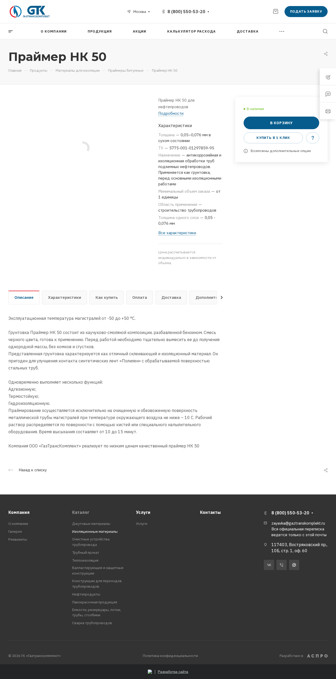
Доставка (171, 297)
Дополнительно (211, 297)
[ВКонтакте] (269, 565)
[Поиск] (325, 31)
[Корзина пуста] (275, 11)
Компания (19, 512)
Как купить (107, 297)
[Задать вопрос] (312, 137)
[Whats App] (294, 565)
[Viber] (281, 565)
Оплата (139, 297)
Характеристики (64, 297)
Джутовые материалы (91, 523)
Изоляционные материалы (95, 531)
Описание (24, 297)
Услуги (143, 512)
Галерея (15, 531)
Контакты (210, 512)
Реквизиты (17, 539)
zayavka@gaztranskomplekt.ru (298, 523)
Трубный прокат (85, 552)
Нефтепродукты (86, 594)
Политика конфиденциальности (170, 655)
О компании (18, 523)
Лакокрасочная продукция (94, 602)
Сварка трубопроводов (92, 622)
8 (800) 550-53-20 (186, 11)
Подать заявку (306, 11)
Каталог (80, 512)
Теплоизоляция (85, 560)
